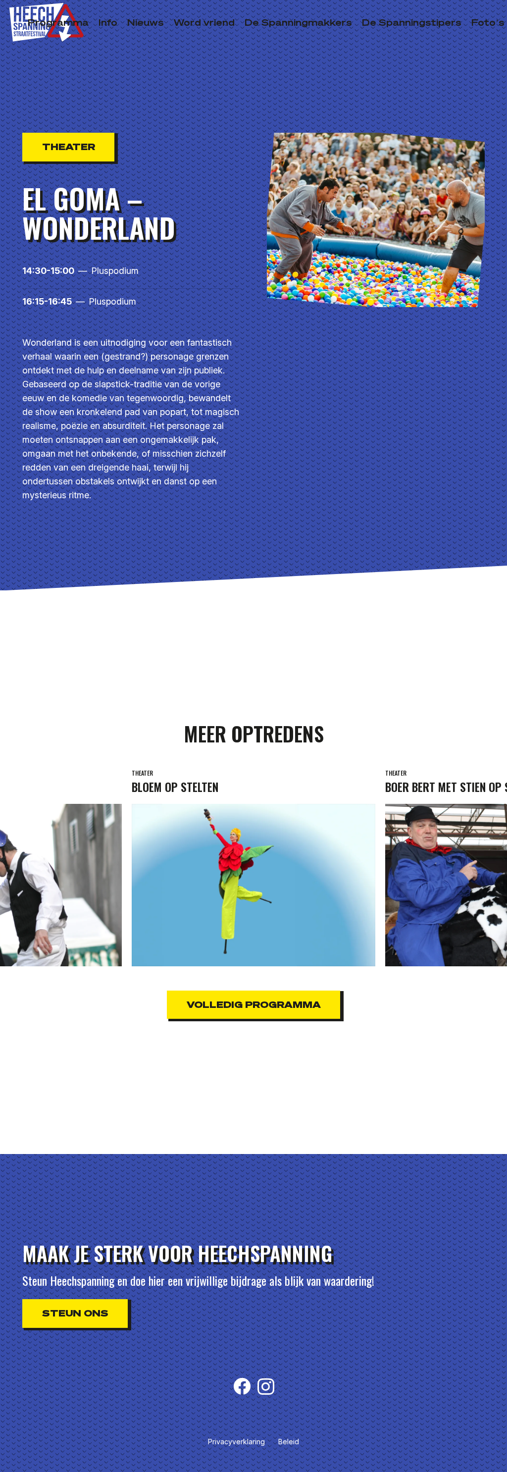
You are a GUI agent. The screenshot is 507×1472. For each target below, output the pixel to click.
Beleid (288, 1441)
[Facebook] (242, 1386)
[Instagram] (265, 1387)
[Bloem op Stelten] (253, 866)
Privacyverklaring (236, 1441)
